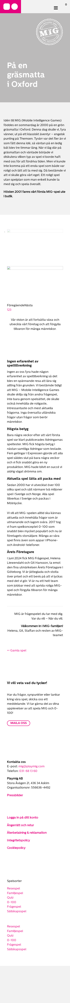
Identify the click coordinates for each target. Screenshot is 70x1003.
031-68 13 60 (28, 734)
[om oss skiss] (35, 231)
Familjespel (15, 856)
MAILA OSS (18, 686)
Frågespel (14, 869)
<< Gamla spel (16, 613)
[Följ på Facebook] (6, 6)
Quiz (10, 860)
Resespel (13, 851)
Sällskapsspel (16, 874)
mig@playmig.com (31, 729)
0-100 (11, 865)
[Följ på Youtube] (24, 769)
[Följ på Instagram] (14, 6)
